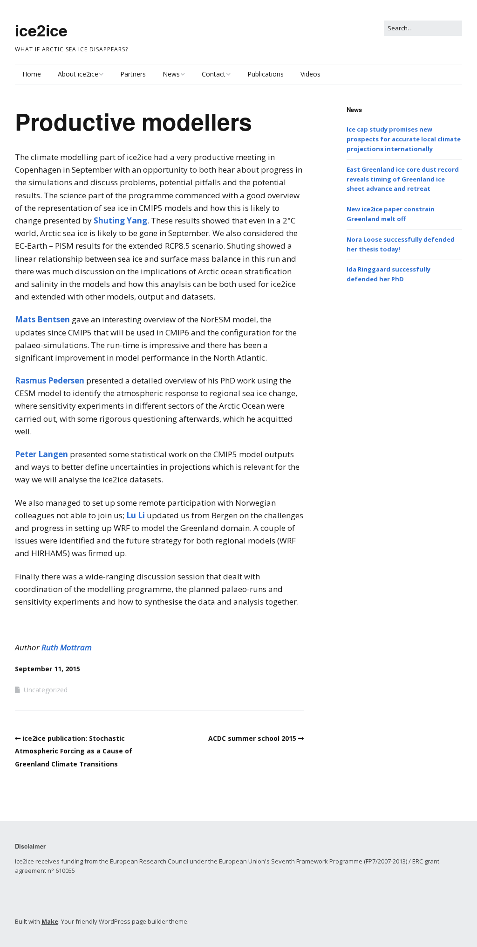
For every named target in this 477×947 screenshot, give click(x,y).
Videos (310, 74)
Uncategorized (46, 689)
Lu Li (135, 515)
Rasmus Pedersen (49, 380)
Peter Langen (41, 454)
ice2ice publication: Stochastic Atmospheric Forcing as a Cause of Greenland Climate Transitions (73, 751)
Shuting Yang (120, 220)
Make (49, 921)
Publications (265, 74)
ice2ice (41, 30)
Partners (133, 74)
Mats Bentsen (42, 319)
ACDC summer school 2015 (252, 738)
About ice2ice (78, 74)
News (171, 74)
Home (31, 74)
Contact (213, 74)
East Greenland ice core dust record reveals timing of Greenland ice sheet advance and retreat (403, 179)
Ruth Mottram (66, 647)
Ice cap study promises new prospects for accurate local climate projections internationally (404, 139)
